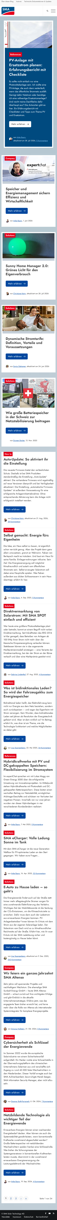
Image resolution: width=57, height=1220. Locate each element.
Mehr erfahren (18, 124)
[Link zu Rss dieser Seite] (54, 1213)
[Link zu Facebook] (46, 1213)
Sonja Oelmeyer (19, 366)
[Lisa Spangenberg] (5, 747)
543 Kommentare (14, 959)
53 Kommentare (39, 873)
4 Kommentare (45, 674)
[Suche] (46, 11)
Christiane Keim (19, 293)
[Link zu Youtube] (50, 1213)
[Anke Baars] (10, 139)
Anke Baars (21, 137)
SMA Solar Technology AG (13, 1213)
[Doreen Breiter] (7, 440)
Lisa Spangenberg (18, 747)
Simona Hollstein (17, 1029)
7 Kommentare (47, 1101)
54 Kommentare (44, 747)
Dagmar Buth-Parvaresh (20, 1101)
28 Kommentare (14, 521)
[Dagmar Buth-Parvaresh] (5, 1101)
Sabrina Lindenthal (18, 674)
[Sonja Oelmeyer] (7, 366)
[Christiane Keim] (7, 293)
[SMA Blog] (23, 11)
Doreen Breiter (19, 440)
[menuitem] (7, 2)
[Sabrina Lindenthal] (5, 674)
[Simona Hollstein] (5, 1029)
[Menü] (52, 11)
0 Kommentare (42, 140)
